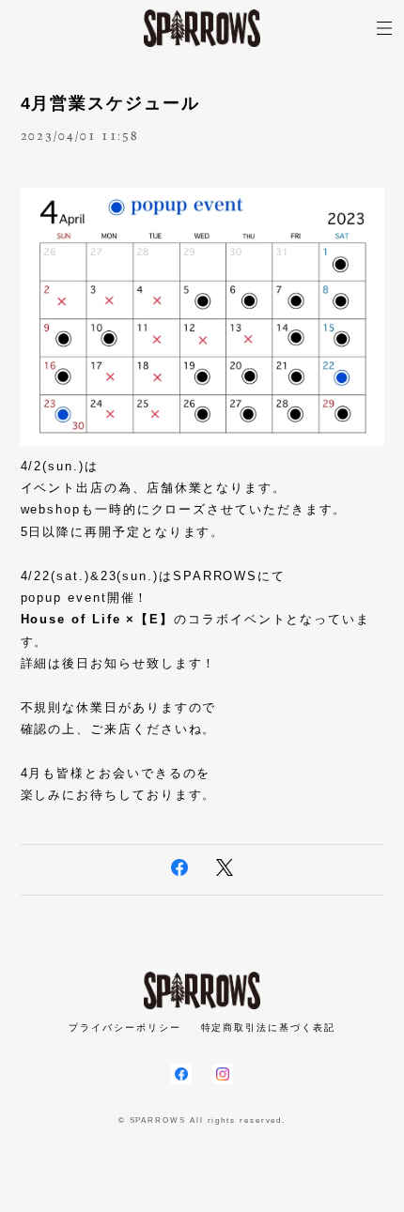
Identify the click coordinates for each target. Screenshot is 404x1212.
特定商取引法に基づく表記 (268, 1027)
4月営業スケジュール (110, 103)
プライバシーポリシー (124, 1027)
